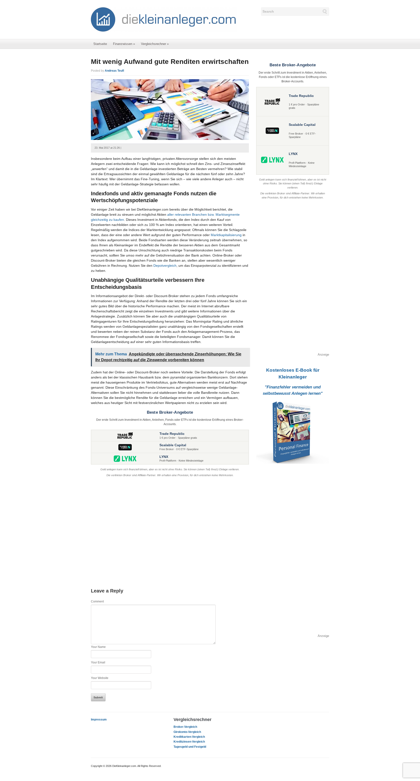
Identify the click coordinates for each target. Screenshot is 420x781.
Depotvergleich (164, 265)
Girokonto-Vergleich (187, 732)
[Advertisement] (170, 527)
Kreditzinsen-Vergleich (189, 741)
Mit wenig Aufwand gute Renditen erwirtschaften (170, 61)
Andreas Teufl (114, 70)
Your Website (99, 678)
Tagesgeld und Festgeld (190, 746)
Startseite (100, 44)
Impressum (99, 719)
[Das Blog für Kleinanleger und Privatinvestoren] (164, 19)
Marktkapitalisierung (226, 235)
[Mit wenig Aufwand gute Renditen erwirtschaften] (170, 109)
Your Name (98, 647)
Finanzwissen (124, 44)
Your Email (98, 662)
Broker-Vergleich (185, 727)
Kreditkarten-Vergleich (189, 736)
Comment (97, 601)
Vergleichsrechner (155, 44)
